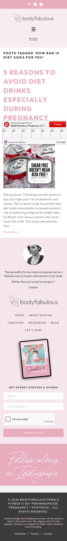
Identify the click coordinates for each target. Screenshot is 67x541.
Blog (55, 322)
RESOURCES (37, 322)
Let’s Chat (33, 330)
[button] (33, 433)
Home (19, 315)
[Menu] (33, 29)
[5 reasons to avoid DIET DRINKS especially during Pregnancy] (29, 162)
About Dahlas (40, 315)
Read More (10, 232)
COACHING (16, 322)
